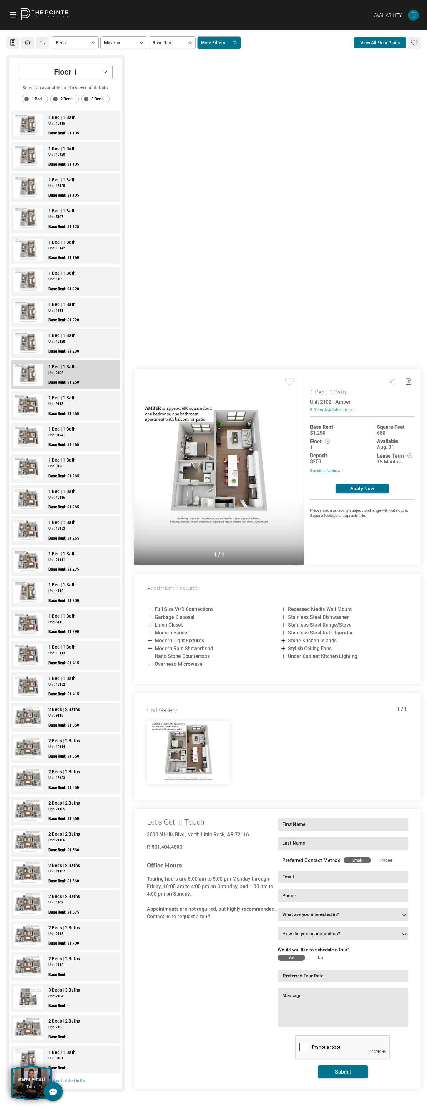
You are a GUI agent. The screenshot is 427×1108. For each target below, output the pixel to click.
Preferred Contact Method (311, 860)
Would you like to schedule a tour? (313, 950)
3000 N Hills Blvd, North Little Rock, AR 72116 (198, 834)
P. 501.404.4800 (164, 847)
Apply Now (362, 488)
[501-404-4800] (413, 15)
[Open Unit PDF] (408, 381)
